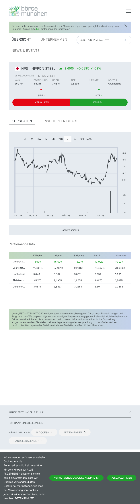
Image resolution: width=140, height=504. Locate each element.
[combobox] (104, 40)
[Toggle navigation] (128, 11)
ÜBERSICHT (21, 39)
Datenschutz (24, 498)
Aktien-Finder (72, 432)
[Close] (125, 25)
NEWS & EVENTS (26, 50)
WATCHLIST (48, 76)
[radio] (18, 139)
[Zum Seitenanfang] (130, 412)
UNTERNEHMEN (54, 39)
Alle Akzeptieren (122, 477)
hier (38, 28)
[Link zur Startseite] (38, 11)
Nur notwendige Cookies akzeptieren (76, 477)
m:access (42, 432)
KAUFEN (98, 102)
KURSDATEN (22, 121)
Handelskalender (25, 440)
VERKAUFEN (42, 102)
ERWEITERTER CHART (60, 121)
